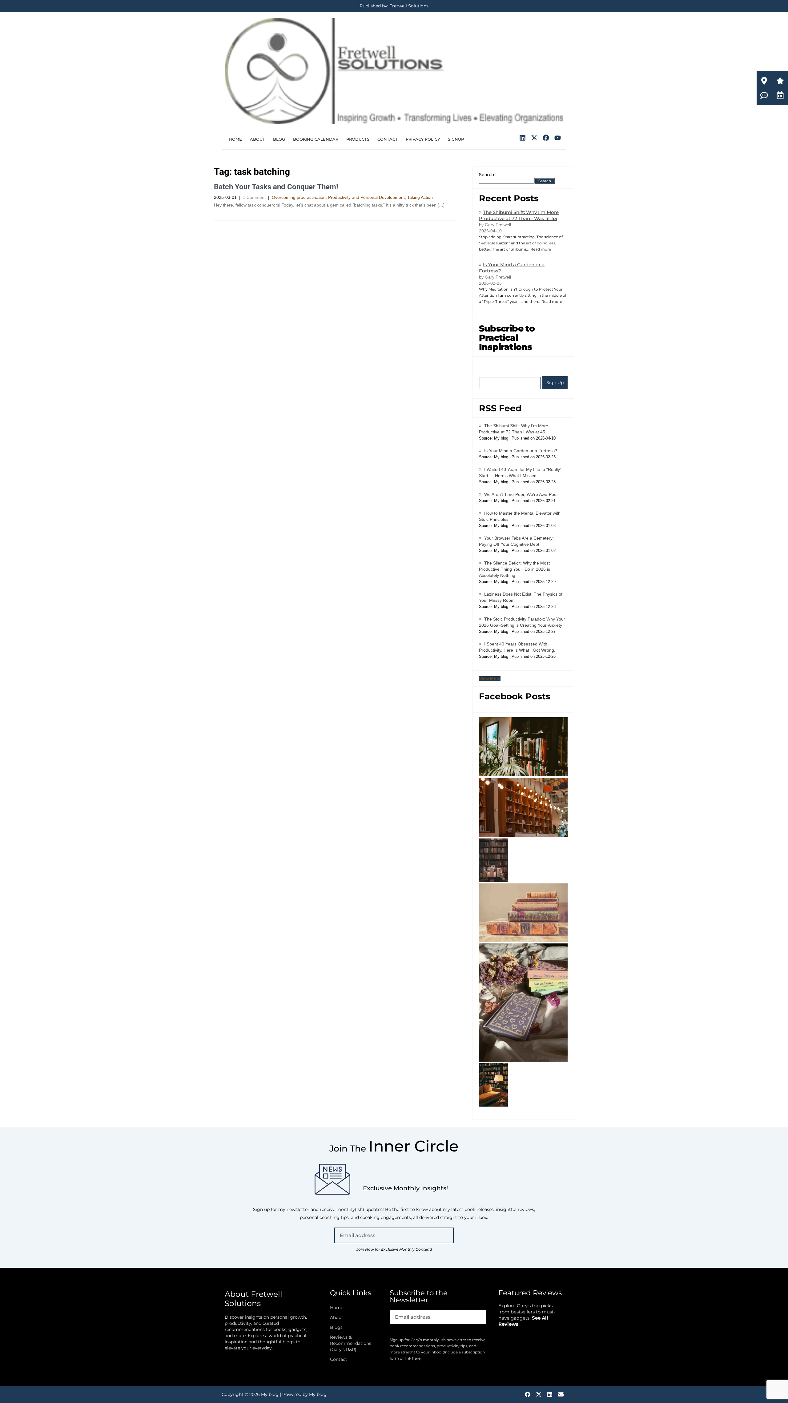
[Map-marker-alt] (764, 81)
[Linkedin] (523, 138)
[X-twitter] (534, 138)
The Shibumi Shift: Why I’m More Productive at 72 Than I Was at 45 (519, 215)
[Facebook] (546, 138)
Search (486, 174)
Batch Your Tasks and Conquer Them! (276, 187)
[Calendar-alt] (780, 95)
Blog (279, 139)
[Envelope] (560, 1394)
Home (235, 139)
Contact (387, 139)
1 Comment (254, 197)
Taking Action (420, 197)
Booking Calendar (315, 139)
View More (490, 678)
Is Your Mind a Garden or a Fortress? (520, 450)
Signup (456, 139)
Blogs (336, 1327)
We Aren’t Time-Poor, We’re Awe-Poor (521, 494)
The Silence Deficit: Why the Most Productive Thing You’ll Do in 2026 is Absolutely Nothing (514, 569)
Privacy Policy (423, 139)
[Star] (780, 81)
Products (357, 139)
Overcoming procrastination (299, 197)
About (257, 139)
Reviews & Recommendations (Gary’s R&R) (350, 1343)
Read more (540, 249)
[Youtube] (557, 138)
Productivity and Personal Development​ (366, 197)
